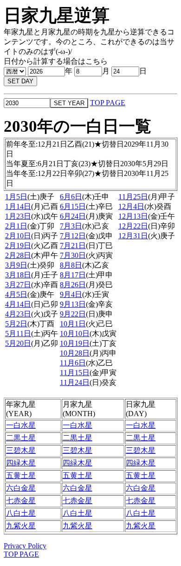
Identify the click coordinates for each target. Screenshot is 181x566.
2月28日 (18, 255)
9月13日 (73, 304)
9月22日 (73, 314)
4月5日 (16, 294)
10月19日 (75, 343)
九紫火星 (21, 526)
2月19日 (18, 245)
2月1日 (16, 226)
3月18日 (18, 275)
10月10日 (75, 333)
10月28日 (75, 353)
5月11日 (18, 333)
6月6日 (71, 197)
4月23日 (18, 314)
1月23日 (18, 216)
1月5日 (16, 197)
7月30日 (73, 255)
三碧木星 (21, 450)
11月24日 (75, 382)
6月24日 (73, 216)
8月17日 (73, 275)
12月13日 (133, 216)
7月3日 (71, 226)
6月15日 (73, 206)
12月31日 (133, 236)
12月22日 (133, 226)
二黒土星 (21, 438)
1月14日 (18, 206)
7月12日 (73, 236)
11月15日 (75, 373)
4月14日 (18, 304)
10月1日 (73, 324)
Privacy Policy (25, 546)
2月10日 (18, 236)
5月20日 (18, 343)
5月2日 (16, 324)
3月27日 (18, 285)
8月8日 (71, 265)
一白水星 (21, 425)
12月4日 (131, 206)
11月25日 (133, 197)
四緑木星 (21, 463)
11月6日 (73, 363)
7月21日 (73, 245)
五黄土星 (21, 475)
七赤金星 (21, 501)
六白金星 (21, 488)
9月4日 (71, 294)
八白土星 (21, 513)
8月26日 (73, 285)
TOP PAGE (107, 103)
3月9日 (16, 265)
